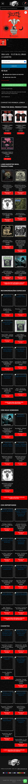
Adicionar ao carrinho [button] (8, 193)
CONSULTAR (14, 66)
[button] (3, 3)
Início (2, 51)
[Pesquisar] (26, 8)
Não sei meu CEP (5, 69)
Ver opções (7, 133)
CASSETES (7, 51)
